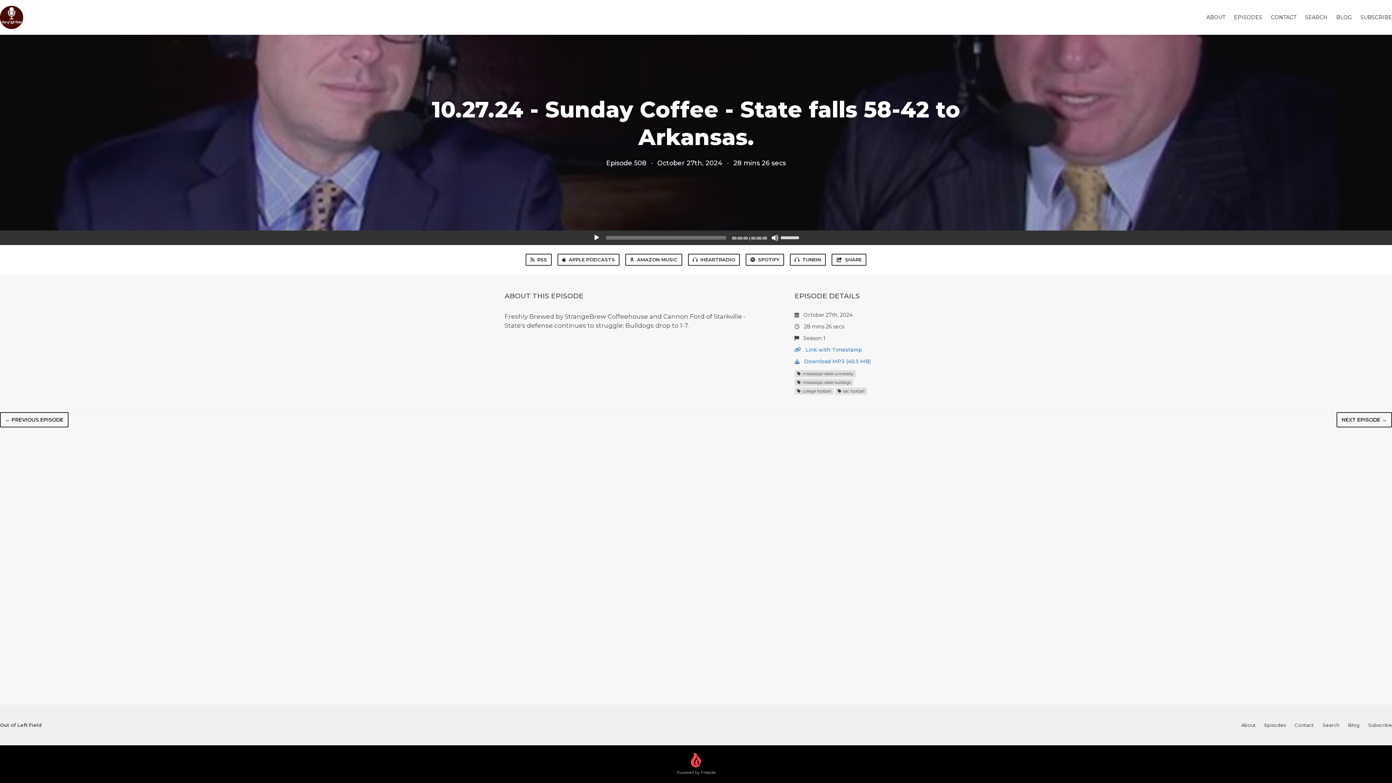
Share (853, 259)
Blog (1344, 17)
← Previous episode (34, 420)
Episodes (1248, 17)
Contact (1283, 17)
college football (816, 391)
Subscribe (1376, 17)
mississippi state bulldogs (826, 382)
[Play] (596, 237)
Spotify (768, 259)
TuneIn (811, 259)
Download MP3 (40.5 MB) (837, 361)
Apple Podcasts (592, 259)
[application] (696, 238)
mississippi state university (827, 373)
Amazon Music (657, 259)
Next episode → (1364, 420)
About (1215, 17)
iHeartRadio (717, 259)
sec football (853, 391)
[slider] (791, 237)
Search (1316, 17)
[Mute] (775, 237)
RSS (542, 259)
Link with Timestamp (833, 350)
